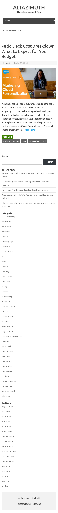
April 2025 (6, 486)
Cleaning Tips (8, 242)
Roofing (5, 376)
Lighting (5, 321)
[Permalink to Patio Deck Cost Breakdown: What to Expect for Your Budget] (29, 100)
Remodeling (7, 366)
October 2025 (8, 456)
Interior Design (8, 306)
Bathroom (6, 226)
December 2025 (9, 446)
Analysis (6, 141)
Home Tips (6, 301)
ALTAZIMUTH (29, 7)
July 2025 (6, 471)
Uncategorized (8, 391)
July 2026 (6, 411)
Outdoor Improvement (12, 336)
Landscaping (7, 316)
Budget (16, 141)
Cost (24, 141)
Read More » (31, 130)
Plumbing (6, 356)
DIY (3, 256)
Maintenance (7, 326)
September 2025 (9, 461)
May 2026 (6, 421)
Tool (43, 141)
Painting (5, 341)
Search (5, 156)
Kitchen (5, 311)
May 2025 (6, 481)
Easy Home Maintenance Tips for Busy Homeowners (25, 190)
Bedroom (6, 232)
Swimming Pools (9, 381)
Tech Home (7, 386)
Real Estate (7, 361)
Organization (7, 331)
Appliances (6, 222)
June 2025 (6, 476)
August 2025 (7, 466)
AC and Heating (8, 217)
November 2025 (9, 451)
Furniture (6, 281)
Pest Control (7, 351)
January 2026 (7, 441)
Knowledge (34, 141)
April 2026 (6, 426)
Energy (5, 267)
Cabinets (5, 236)
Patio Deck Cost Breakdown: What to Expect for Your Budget (29, 51)
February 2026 (8, 436)
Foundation (7, 276)
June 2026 (6, 416)
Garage (5, 286)
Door (4, 261)
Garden (5, 291)
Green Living (7, 296)
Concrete (6, 246)
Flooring (5, 271)
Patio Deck (7, 137)
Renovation (7, 371)
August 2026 (7, 406)
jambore (10, 63)
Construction (7, 251)
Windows (6, 396)
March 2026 (7, 431)
